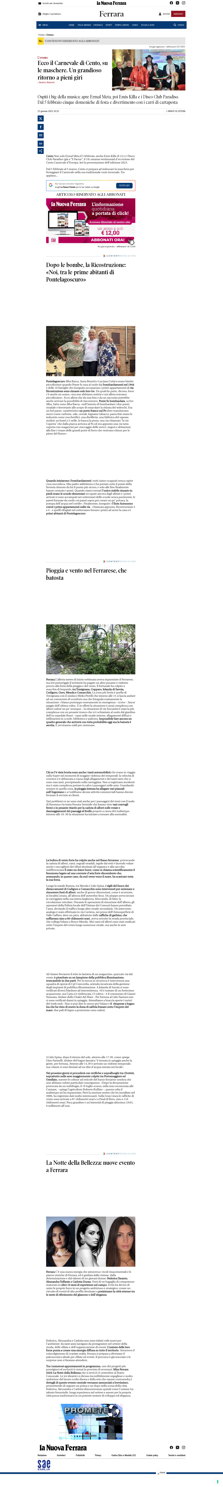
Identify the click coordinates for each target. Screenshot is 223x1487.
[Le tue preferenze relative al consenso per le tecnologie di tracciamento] (218, 1482)
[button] (90, 1421)
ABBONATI (178, 14)
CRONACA (98, 25)
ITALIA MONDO (84, 25)
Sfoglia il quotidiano (51, 14)
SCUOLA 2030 (147, 25)
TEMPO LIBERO (122, 25)
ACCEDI (166, 14)
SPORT (109, 25)
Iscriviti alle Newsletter (52, 4)
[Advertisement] (69, 134)
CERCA (181, 25)
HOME (71, 25)
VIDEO (135, 25)
